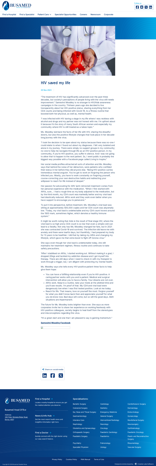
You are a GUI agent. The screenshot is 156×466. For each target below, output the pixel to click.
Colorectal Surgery (80, 408)
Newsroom (96, 14)
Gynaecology (133, 416)
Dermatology (133, 408)
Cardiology (104, 404)
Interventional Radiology (109, 420)
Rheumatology (133, 443)
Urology (103, 447)
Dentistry (103, 408)
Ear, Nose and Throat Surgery (84, 412)
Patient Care (43, 14)
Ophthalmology (134, 428)
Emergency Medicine (108, 412)
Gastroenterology (79, 416)
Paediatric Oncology (136, 432)
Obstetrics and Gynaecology (84, 428)
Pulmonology (105, 443)
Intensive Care (78, 420)
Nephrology (77, 424)
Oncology (104, 428)
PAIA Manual (85, 459)
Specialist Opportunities (66, 14)
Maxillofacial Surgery (136, 420)
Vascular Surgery (134, 447)
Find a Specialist (27, 14)
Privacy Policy (57, 459)
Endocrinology (133, 412)
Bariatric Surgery (79, 404)
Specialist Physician (80, 447)
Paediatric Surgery (80, 436)
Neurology (104, 424)
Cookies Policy (71, 459)
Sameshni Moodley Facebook (55, 323)
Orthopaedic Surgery (81, 432)
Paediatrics (104, 436)
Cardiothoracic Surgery (137, 404)
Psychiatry (77, 443)
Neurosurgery (133, 424)
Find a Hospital (9, 14)
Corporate (108, 14)
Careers (83, 14)
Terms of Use (99, 459)
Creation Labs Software (145, 464)
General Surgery (106, 416)
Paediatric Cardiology (108, 432)
